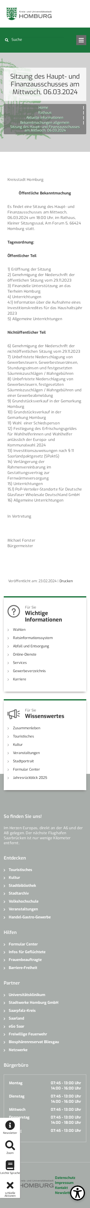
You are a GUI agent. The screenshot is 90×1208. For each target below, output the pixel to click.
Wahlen (19, 629)
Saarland (16, 1018)
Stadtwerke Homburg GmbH (33, 1002)
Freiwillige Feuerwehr (28, 1034)
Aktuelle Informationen (44, 117)
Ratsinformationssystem (33, 638)
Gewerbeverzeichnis (29, 671)
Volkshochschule (23, 901)
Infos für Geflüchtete (27, 951)
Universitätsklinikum (27, 994)
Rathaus (45, 112)
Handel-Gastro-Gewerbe (30, 917)
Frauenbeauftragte (25, 959)
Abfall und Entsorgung (31, 646)
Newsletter (64, 1192)
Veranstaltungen (26, 753)
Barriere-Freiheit (23, 967)
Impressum (64, 1182)
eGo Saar (16, 1026)
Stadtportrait (23, 761)
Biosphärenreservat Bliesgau (34, 1041)
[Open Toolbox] (77, 1192)
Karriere (19, 679)
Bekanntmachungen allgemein (44, 122)
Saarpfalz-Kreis (22, 1010)
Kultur (18, 744)
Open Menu (81, 40)
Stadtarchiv (19, 893)
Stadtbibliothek (22, 885)
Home (43, 107)
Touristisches (23, 736)
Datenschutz (65, 1177)
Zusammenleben (26, 728)
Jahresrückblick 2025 (30, 777)
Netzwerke (18, 1049)
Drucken (66, 581)
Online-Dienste (24, 654)
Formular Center (26, 769)
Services (20, 662)
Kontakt (61, 1187)
